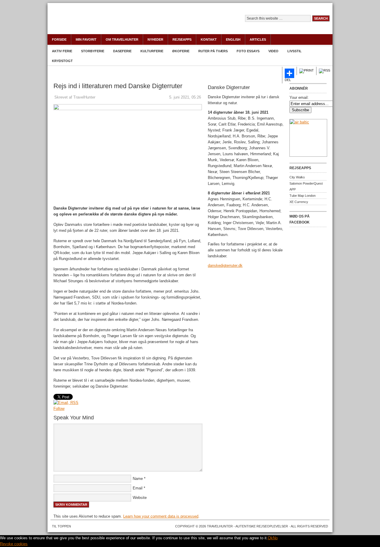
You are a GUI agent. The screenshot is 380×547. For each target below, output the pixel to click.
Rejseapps (181, 39)
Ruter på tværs (213, 51)
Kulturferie (151, 51)
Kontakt (209, 39)
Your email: (299, 97)
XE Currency (298, 202)
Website (140, 497)
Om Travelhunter (122, 39)
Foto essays (248, 51)
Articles (258, 39)
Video (273, 51)
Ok (270, 538)
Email (137, 488)
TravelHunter (112, 22)
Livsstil (294, 51)
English (233, 39)
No (275, 538)
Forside (59, 39)
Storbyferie (92, 51)
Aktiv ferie (62, 51)
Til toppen (61, 526)
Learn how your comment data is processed (160, 516)
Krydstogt (62, 61)
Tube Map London (302, 195)
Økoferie (180, 51)
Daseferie (122, 51)
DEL (288, 80)
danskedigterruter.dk (225, 265)
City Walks (297, 177)
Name (138, 478)
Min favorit (86, 39)
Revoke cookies (14, 544)
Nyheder (155, 39)
